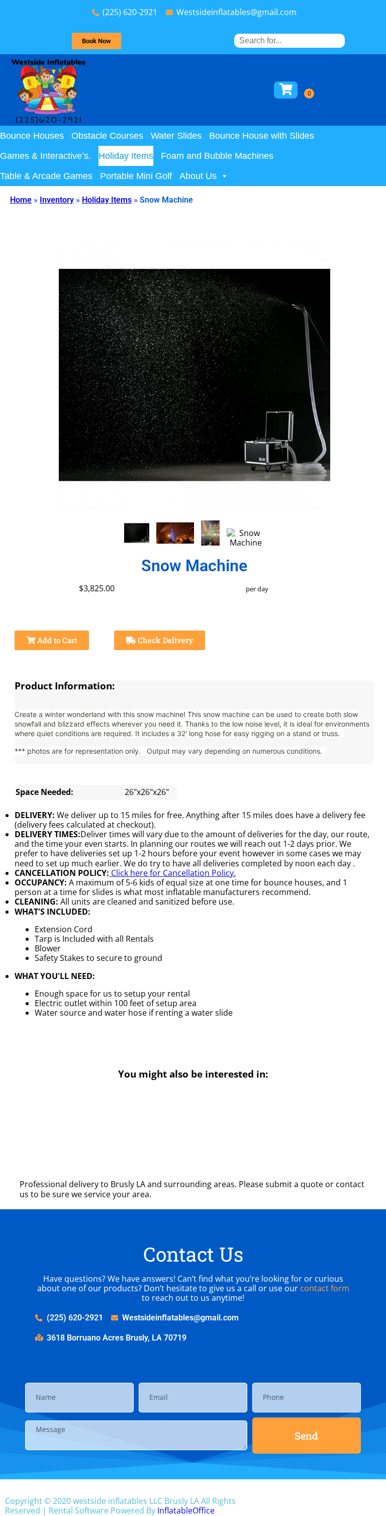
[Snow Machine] (136, 533)
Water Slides (176, 136)
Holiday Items (126, 156)
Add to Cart (56, 640)
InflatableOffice (186, 1510)
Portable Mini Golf (136, 176)
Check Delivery (164, 640)
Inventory (57, 200)
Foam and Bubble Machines (217, 156)
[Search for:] (289, 40)
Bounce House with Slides (261, 136)
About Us (198, 176)
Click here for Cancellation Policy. (172, 872)
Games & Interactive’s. (45, 156)
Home (21, 200)
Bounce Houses (32, 136)
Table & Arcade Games (46, 176)
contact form (324, 1288)
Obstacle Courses (107, 136)
